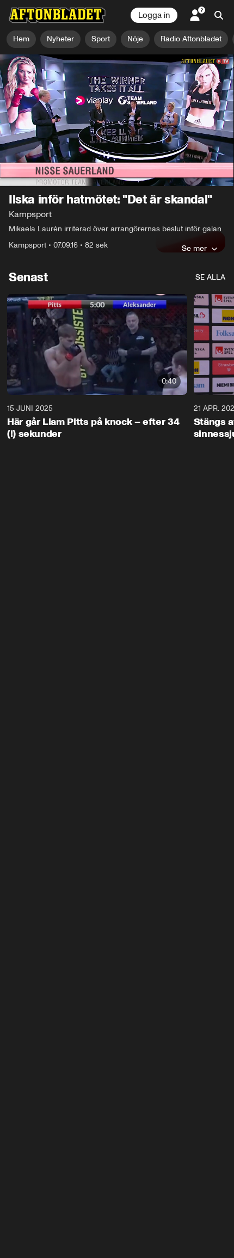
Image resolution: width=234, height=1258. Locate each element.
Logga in (154, 15)
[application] (117, 120)
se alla (210, 277)
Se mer (194, 248)
